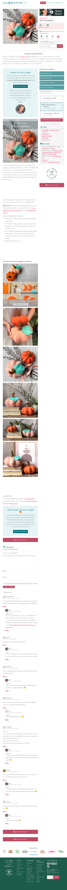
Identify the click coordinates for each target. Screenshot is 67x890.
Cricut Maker (45, 130)
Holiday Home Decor (44, 33)
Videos (38, 881)
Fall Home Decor (47, 31)
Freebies (28, 879)
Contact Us (19, 864)
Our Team (19, 863)
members (20, 261)
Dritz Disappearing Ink (54, 162)
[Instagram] (51, 863)
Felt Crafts (39, 866)
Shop (28, 864)
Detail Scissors (45, 134)
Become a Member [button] (20, 86)
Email (5, 577)
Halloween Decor (60, 31)
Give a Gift (29, 866)
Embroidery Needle (47, 136)
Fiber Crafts (39, 868)
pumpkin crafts (24, 56)
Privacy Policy (20, 868)
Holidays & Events (41, 871)
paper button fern (17, 210)
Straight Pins (45, 138)
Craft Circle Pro (30, 881)
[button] (43, 3)
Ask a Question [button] (52, 185)
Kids (37, 873)
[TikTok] (48, 866)
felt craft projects (29, 499)
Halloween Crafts (43, 18)
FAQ (18, 870)
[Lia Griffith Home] (13, 3)
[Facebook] (53, 863)
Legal (18, 866)
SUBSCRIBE (60, 46)
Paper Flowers (40, 864)
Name (5, 571)
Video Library (30, 874)
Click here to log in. (56, 124)
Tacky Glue (45, 160)
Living (38, 875)
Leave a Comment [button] (21, 832)
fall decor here (14, 503)
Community (29, 863)
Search (51, 2)
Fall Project (53, 31)
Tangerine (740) (58, 150)
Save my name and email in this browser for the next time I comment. (20, 583)
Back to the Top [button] (21, 540)
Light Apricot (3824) (47, 152)
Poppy (58, 146)
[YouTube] (56, 863)
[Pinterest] (48, 863)
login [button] (59, 2)
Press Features (20, 871)
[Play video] (52, 12)
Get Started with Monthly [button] (51, 120)
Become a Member (30, 876)
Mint (47, 148)
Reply (4, 606)
